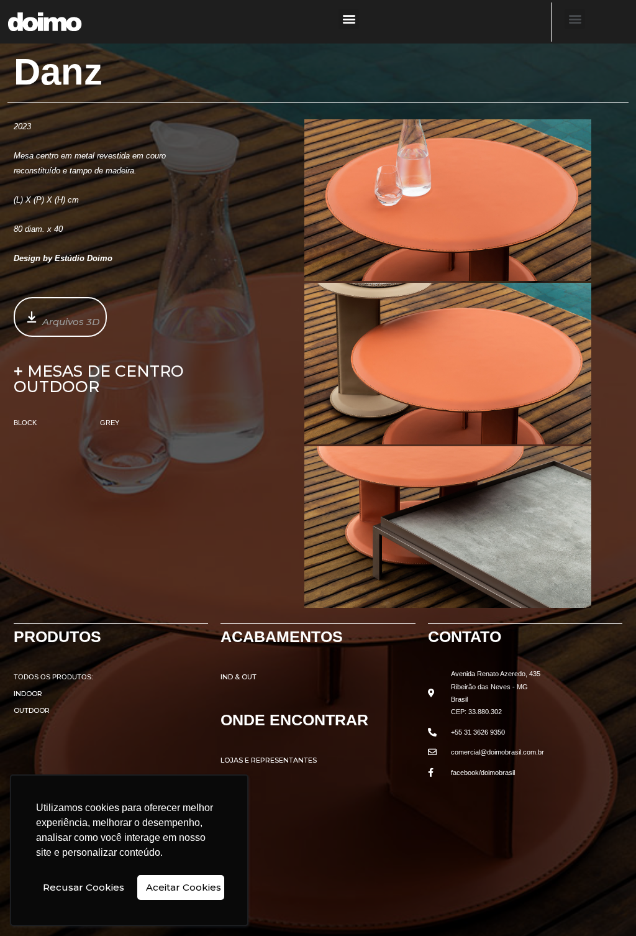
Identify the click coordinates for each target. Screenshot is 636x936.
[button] (348, 19)
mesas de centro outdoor (99, 379)
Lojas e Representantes (268, 760)
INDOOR (28, 693)
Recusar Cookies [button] (83, 887)
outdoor (32, 710)
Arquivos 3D (70, 322)
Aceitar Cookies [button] (183, 887)
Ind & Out (238, 676)
